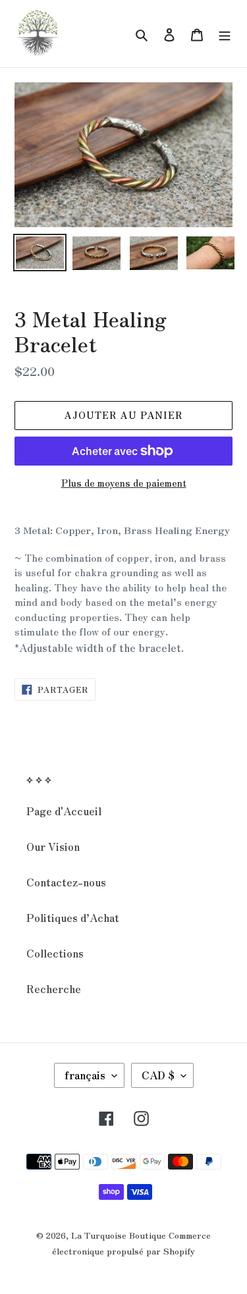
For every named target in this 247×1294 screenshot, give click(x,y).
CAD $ (158, 1075)
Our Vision (53, 846)
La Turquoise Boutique (118, 1235)
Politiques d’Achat (72, 917)
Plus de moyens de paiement (123, 482)
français (85, 1075)
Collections (55, 953)
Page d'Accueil (63, 811)
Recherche (53, 988)
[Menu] (224, 33)
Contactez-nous (66, 882)
